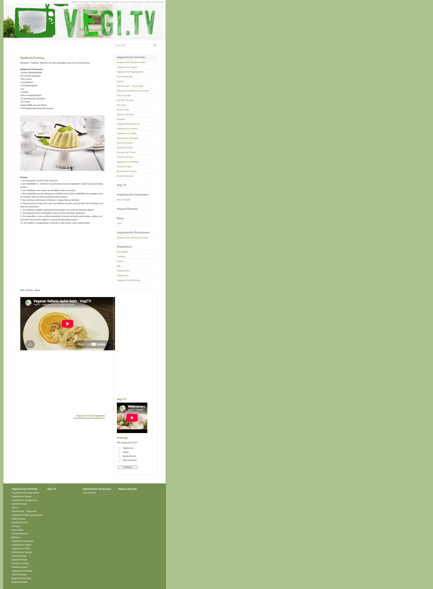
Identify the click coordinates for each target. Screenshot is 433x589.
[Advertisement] (62, 255)
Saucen (120, 81)
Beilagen (121, 119)
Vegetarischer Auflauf (127, 128)
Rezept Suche (158, 2)
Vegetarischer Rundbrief (101, 2)
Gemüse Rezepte (125, 114)
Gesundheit (122, 252)
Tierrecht (121, 256)
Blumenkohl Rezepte (127, 171)
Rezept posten (137, 2)
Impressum (125, 2)
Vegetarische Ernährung (128, 280)
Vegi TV (122, 185)
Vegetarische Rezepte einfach (131, 62)
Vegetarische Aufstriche (128, 124)
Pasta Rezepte (124, 95)
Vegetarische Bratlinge (128, 162)
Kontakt (148, 2)
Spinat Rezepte (124, 166)
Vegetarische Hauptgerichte (130, 72)
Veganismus (123, 275)
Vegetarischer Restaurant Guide (132, 237)
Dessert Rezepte (125, 76)
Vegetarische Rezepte (80, 2)
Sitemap (115, 2)
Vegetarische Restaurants (133, 232)
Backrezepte (123, 109)
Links (119, 223)
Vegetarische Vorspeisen (133, 194)
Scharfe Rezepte (125, 157)
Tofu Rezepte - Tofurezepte (130, 86)
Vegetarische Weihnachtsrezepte (133, 90)
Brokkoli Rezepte (125, 176)
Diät (119, 266)
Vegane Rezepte (127, 208)
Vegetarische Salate (126, 133)
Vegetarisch (124, 246)
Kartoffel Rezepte (125, 100)
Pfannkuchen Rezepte (127, 138)
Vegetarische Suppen (127, 67)
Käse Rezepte (124, 199)
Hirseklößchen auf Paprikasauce (89, 418)
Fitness (120, 261)
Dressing (121, 105)
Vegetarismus (123, 270)
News (120, 218)
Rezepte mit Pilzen (126, 152)
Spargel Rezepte (125, 147)
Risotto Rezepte (124, 143)
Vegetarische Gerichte (131, 57)
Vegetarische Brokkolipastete (90, 416)
